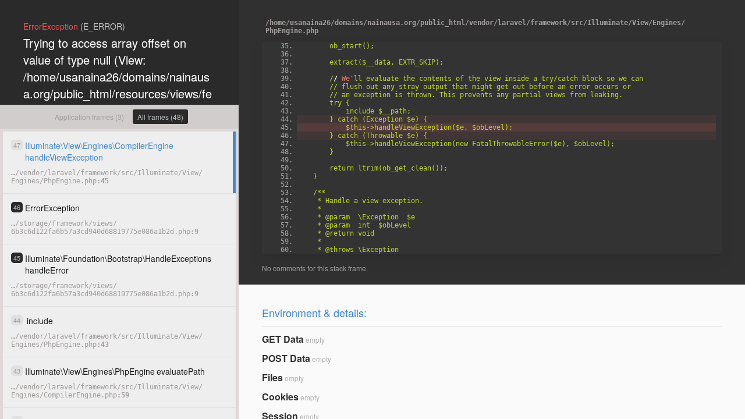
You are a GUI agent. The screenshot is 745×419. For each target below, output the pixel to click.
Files (272, 377)
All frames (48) (160, 117)
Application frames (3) (89, 117)
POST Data (286, 358)
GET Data (283, 339)
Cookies (280, 396)
